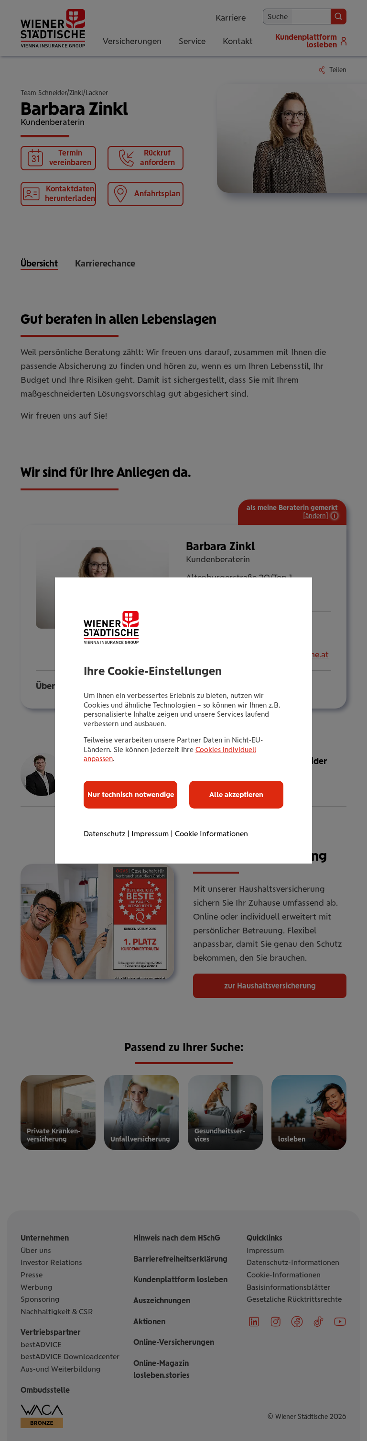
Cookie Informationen (211, 833)
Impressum (150, 833)
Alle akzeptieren (236, 794)
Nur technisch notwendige (130, 794)
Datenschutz (104, 833)
